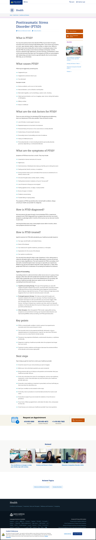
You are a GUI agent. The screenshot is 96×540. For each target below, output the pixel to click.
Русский (39, 521)
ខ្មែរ (39, 527)
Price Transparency (69, 523)
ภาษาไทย (17, 527)
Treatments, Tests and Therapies (31, 506)
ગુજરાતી (11, 527)
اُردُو (22, 527)
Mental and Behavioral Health (24, 30)
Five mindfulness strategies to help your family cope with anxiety (73, 59)
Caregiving (57, 506)
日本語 (11, 525)
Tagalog (33, 521)
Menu (26, 2)
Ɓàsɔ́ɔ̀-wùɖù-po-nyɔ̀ (26, 523)
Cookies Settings (67, 533)
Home (11, 15)
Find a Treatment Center (74, 36)
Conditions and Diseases (24, 15)
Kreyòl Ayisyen (22, 525)
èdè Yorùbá (42, 523)
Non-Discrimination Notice (79, 527)
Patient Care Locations (80, 523)
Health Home (15, 15)
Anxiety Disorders (37, 30)
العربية (29, 525)
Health (20, 10)
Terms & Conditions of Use (65, 527)
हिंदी (30, 527)
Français (28, 521)
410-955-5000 (29, 421)
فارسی (26, 527)
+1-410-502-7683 (58, 421)
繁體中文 (22, 521)
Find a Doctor (73, 31)
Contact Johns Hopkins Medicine (78, 521)
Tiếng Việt (17, 523)
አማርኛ (16, 521)
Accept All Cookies (77, 533)
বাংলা (47, 523)
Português (44, 521)
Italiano (12, 523)
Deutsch (34, 525)
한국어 (16, 525)
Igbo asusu (35, 523)
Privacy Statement (81, 525)
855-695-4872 (43, 421)
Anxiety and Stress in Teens (73, 63)
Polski (39, 525)
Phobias (68, 71)
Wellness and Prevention (47, 506)
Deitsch (35, 527)
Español (12, 521)
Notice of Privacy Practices (69, 525)
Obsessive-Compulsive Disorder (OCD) (74, 67)
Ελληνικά (45, 525)
